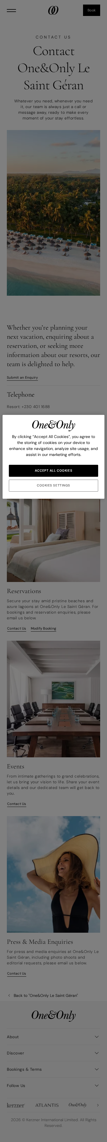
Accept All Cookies (53, 470)
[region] (53, 457)
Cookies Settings (53, 485)
